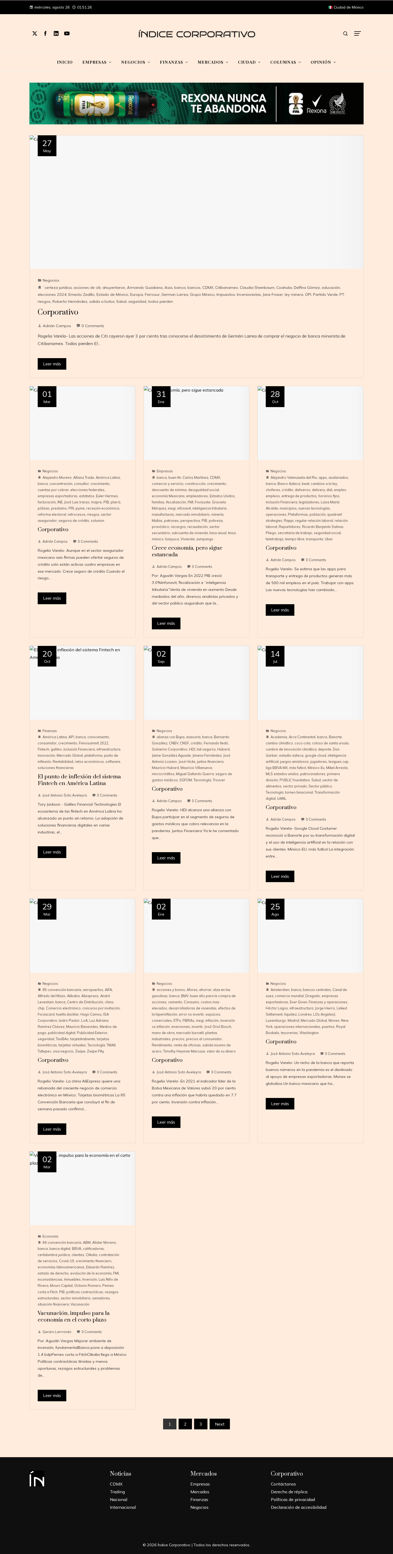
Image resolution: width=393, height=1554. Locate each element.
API (71, 737)
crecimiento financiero (93, 1261)
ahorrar (205, 989)
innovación (46, 755)
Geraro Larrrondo (57, 1332)
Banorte (335, 737)
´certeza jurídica (57, 287)
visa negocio (63, 1051)
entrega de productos (299, 496)
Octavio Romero (87, 1285)
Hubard (223, 749)
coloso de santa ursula (330, 743)
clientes (78, 1255)
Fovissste (202, 502)
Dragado (312, 996)
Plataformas (298, 514)
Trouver (219, 780)
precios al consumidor (204, 1039)
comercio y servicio (167, 483)
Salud (121, 301)
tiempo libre (295, 539)
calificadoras (93, 1248)
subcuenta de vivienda (190, 533)
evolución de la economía (90, 1273)
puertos (328, 1026)
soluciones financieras (56, 767)
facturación (47, 502)
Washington (309, 1033)
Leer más (52, 363)
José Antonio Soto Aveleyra (65, 795)
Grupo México (202, 294)
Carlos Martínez (195, 477)
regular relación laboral (314, 520)
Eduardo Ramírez (100, 1267)
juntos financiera (210, 761)
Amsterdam (280, 989)
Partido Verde (325, 294)
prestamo (59, 508)
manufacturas (163, 514)
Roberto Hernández (69, 301)
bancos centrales (317, 989)
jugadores (318, 761)
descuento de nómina (169, 490)
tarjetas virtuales (72, 1045)
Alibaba (73, 996)
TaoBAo (62, 1039)
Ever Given (298, 1002)
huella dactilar (67, 1014)
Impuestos (226, 294)
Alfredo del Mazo (52, 996)
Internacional (123, 1507)
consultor (81, 483)
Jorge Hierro (325, 1008)
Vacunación (80, 1304)
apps (323, 477)
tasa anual (218, 533)
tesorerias (289, 1033)
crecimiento (100, 483)
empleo (340, 490)
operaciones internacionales (297, 1026)
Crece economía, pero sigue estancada (187, 551)
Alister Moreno (104, 1242)
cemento (175, 1002)
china (109, 1002)
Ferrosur (152, 294)
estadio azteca (291, 755)
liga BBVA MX (277, 767)
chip (41, 1008)
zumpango (204, 539)
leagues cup (338, 761)
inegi (172, 508)
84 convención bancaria (62, 1242)
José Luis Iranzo (77, 502)
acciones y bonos (171, 989)
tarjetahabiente (82, 1039)
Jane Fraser (273, 294)
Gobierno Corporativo (169, 749)
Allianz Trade (83, 477)
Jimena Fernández (207, 755)
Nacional (118, 1499)
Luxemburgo (276, 1020)
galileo (56, 749)
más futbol (297, 767)
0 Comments (93, 325)
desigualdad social (203, 490)
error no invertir (191, 1014)
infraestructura (108, 749)
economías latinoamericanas (61, 1267)
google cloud (315, 755)
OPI (308, 294)
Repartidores (289, 527)
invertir (197, 1026)
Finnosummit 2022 (93, 743)
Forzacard (46, 1014)
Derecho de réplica (289, 1491)
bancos (194, 287)
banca (180, 287)
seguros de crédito (74, 520)
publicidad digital (61, 1033)
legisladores (309, 502)
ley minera (294, 294)
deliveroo (302, 490)
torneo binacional (299, 792)
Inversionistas (249, 294)
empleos (273, 496)
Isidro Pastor (69, 1020)
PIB (106, 502)
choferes (273, 490)
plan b (116, 502)
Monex (334, 1020)
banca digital (59, 1248)
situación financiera (53, 1304)
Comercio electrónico (63, 1008)
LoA (84, 1020)
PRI (71, 508)
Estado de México (112, 294)
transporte (314, 539)
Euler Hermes (107, 496)
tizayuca (172, 539)
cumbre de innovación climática (291, 749)
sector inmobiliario (76, 1298)
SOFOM (185, 780)
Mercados (199, 1491)
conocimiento (98, 737)
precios (178, 1039)
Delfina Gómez (307, 287)
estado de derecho (53, 1273)
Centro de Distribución (85, 1002)
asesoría (193, 737)
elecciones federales (87, 490)
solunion (97, 520)
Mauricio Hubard (165, 767)
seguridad (137, 301)
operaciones (276, 514)
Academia (279, 737)
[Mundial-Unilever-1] (196, 103)
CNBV (173, 743)
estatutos (86, 496)
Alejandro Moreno (57, 477)
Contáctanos (283, 1484)
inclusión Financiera (281, 502)
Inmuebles (72, 1279)
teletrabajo (275, 539)
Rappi (289, 520)
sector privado (295, 786)
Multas (157, 520)
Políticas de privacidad (293, 1499)
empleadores (197, 496)
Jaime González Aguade (171, 755)
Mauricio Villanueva (196, 767)
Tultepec (44, 1051)
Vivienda (187, 539)
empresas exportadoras (58, 496)
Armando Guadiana (145, 287)
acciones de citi (87, 287)
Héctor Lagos (277, 1008)
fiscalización (176, 502)
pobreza (216, 520)
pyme (80, 508)
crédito (287, 490)
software (113, 761)
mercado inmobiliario (193, 514)
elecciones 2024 (52, 294)
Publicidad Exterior (92, 1033)
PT (342, 294)
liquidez (290, 1014)
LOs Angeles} (324, 1014)
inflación (212, 1020)
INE (60, 502)
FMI (190, 502)
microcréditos (163, 774)
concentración (60, 483)
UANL (281, 798)
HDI (192, 749)
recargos (178, 527)
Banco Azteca (289, 483)
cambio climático (279, 743)
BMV (184, 996)
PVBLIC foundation (295, 780)
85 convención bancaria (62, 989)
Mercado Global (70, 755)
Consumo (191, 1002)
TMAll (111, 1045)
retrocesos (77, 514)
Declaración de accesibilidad (298, 1507)
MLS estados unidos (282, 774)
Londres (305, 1014)
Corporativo (58, 312)
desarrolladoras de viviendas (193, 1008)
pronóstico (160, 527)
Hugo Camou (91, 1014)
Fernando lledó (216, 743)
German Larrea (174, 294)
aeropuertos (93, 989)
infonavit (184, 508)
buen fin (174, 477)
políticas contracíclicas (84, 1292)
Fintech (43, 749)
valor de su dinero (221, 1051)
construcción (195, 483)
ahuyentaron (113, 287)
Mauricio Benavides (82, 1026)
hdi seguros (206, 749)
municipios (288, 508)
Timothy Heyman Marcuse (184, 1051)
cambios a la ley (324, 483)
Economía (50, 1236)
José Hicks (187, 761)
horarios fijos (329, 496)
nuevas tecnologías (314, 508)
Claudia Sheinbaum (257, 287)
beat (305, 483)
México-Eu (316, 767)
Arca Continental (302, 737)
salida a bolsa (101, 301)
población (318, 514)
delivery (318, 490)
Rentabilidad (63, 761)
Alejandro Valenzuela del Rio (294, 477)
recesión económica (102, 508)
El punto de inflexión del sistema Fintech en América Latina (79, 780)
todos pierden (160, 301)
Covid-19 (66, 1261)
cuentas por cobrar (53, 490)
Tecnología (202, 780)
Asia (168, 287)
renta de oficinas (187, 1045)
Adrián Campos (57, 325)
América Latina (108, 477)
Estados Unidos (222, 496)
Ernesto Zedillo (81, 294)
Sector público (320, 786)
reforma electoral (52, 514)
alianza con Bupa (170, 737)
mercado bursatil (190, 1033)
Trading (117, 1491)
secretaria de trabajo (295, 533)
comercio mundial (289, 996)
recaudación (197, 527)
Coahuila (284, 287)
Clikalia (91, 1255)
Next (220, 1424)
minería (217, 514)
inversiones (180, 1026)
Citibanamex (226, 287)
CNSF (184, 743)
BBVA (76, 1248)
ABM (87, 1242)
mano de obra (163, 1033)
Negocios (51, 280)
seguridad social (327, 533)
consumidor (47, 743)
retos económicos (89, 761)
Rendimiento (162, 1045)
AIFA (108, 989)
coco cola (302, 743)
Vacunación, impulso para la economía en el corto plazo (74, 1316)
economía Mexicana (168, 496)
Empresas (165, 471)
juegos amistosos (294, 761)
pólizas (43, 508)
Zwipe (80, 1051)
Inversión (89, 1279)
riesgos (44, 301)
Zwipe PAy (95, 1051)
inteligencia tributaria (209, 508)
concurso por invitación (101, 1008)
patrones (171, 520)
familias (158, 502)
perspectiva (190, 520)
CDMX (207, 287)
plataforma (93, 755)
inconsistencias (50, 1279)
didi (329, 490)
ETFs (177, 1020)
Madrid (293, 1020)
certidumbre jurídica (54, 1255)
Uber (329, 539)
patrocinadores (312, 774)
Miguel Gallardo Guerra (195, 774)
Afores (192, 989)
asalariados (338, 477)
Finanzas (50, 731)
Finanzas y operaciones (328, 1002)
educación (331, 287)
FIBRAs (188, 1020)
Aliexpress (90, 996)
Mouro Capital (61, 1285)
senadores (101, 1298)
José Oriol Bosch (218, 1026)
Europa (136, 294)
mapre (96, 502)
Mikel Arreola (337, 767)
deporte (324, 749)
